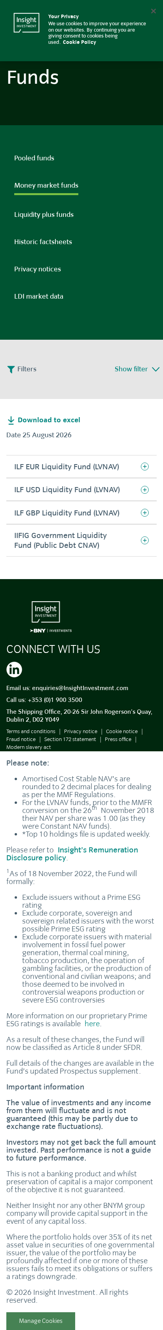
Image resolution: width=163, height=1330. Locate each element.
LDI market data (38, 296)
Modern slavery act (28, 747)
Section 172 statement (70, 739)
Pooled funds (34, 158)
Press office (118, 739)
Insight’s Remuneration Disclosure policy (72, 854)
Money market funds (46, 185)
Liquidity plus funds (44, 214)
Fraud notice (21, 739)
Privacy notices (37, 269)
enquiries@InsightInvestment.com (80, 688)
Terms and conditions (30, 731)
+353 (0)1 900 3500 (55, 700)
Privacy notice (80, 731)
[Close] (153, 11)
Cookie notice (122, 731)
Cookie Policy (79, 42)
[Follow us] (14, 668)
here (92, 1024)
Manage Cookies (41, 1321)
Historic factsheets (43, 241)
